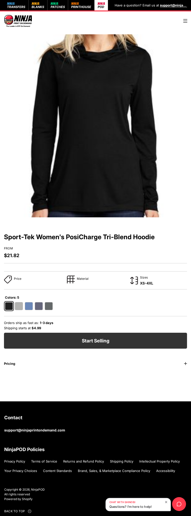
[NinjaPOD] (18, 21)
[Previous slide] (9, 222)
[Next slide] (24, 222)
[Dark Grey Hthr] (49, 306)
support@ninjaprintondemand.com (34, 430)
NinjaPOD (38, 489)
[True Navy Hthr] (39, 306)
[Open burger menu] (185, 20)
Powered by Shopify (18, 499)
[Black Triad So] (9, 306)
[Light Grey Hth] (19, 306)
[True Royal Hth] (29, 306)
